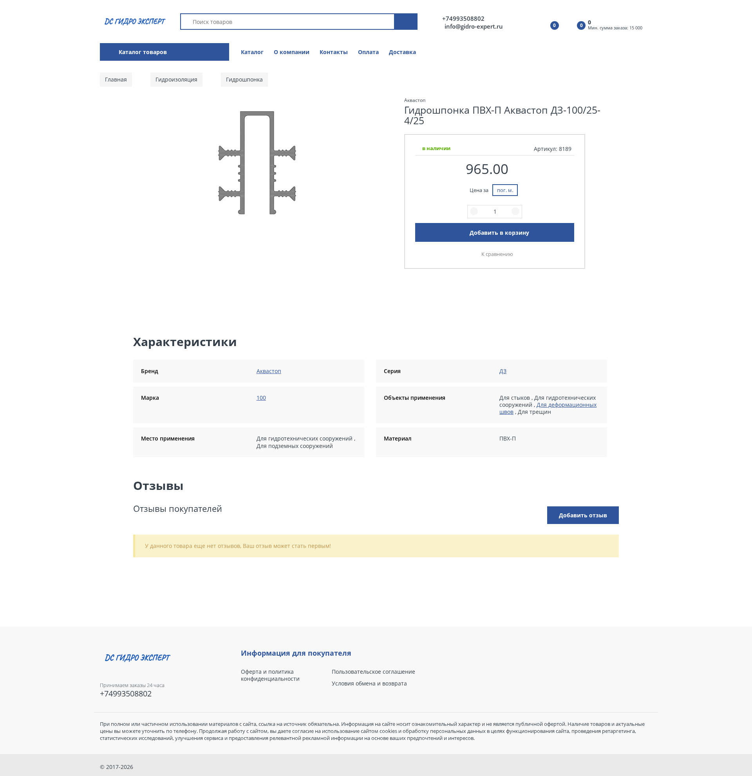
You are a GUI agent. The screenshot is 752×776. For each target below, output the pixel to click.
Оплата (368, 52)
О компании (291, 52)
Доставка (402, 52)
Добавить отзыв (583, 515)
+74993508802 (463, 18)
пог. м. (505, 190)
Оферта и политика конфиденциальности (270, 675)
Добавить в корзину (499, 232)
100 (261, 397)
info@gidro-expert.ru (474, 26)
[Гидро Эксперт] (134, 21)
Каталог (252, 52)
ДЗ (502, 371)
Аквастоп (269, 371)
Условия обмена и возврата (369, 683)
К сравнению (497, 253)
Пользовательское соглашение (373, 671)
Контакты (334, 52)
